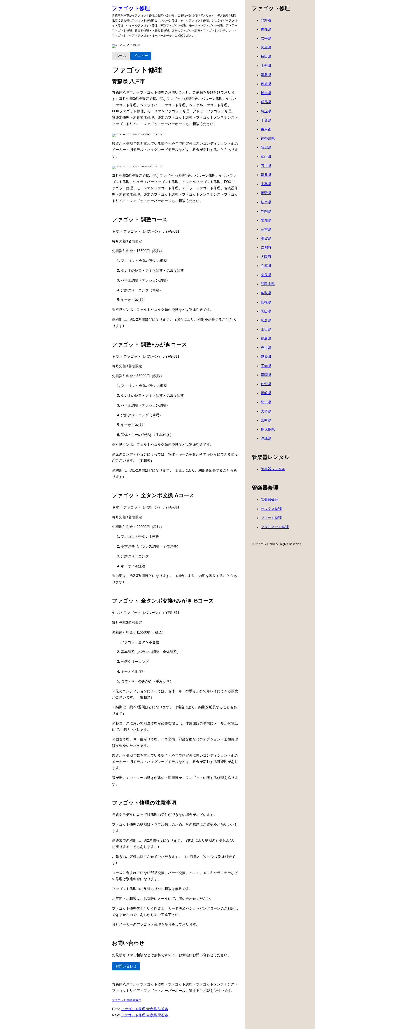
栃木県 (266, 93)
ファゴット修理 (131, 8)
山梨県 (266, 184)
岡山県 (266, 311)
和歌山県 (268, 284)
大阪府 (266, 257)
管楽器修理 (269, 499)
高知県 (266, 366)
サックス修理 (271, 509)
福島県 (266, 75)
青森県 (266, 29)
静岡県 (266, 211)
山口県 (266, 329)
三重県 (266, 229)
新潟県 (266, 147)
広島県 (266, 320)
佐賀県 (266, 384)
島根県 (266, 302)
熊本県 (266, 402)
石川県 (266, 166)
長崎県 (266, 393)
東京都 (266, 129)
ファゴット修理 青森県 (126, 1000)
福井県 (266, 175)
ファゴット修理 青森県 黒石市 (144, 1015)
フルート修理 (271, 518)
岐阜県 (266, 202)
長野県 (266, 193)
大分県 (266, 411)
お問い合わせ (126, 966)
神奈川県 (268, 138)
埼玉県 (266, 111)
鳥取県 (266, 293)
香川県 (266, 347)
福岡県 (266, 375)
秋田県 (266, 56)
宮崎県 (266, 420)
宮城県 (266, 47)
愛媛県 (266, 357)
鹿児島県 (268, 429)
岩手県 (266, 38)
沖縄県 (266, 438)
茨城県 (266, 84)
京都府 (266, 247)
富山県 (266, 156)
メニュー (141, 55)
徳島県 (266, 338)
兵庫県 (266, 266)
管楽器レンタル (273, 469)
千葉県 (266, 120)
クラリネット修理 (275, 527)
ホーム (121, 55)
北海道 (266, 20)
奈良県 (266, 275)
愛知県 (266, 220)
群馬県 (266, 102)
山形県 (266, 66)
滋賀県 (266, 238)
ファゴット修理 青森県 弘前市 (144, 1009)
